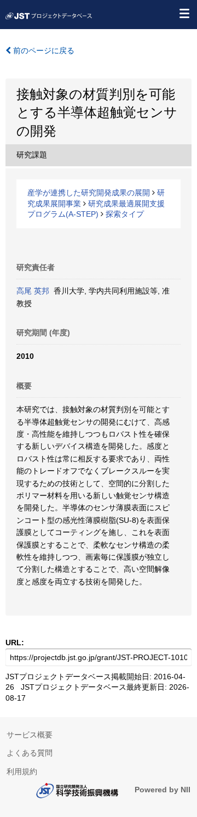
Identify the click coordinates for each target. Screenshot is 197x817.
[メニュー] (184, 13)
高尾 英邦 (32, 290)
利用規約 (22, 771)
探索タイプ (125, 214)
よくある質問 (30, 752)
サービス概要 (30, 734)
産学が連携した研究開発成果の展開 (88, 192)
